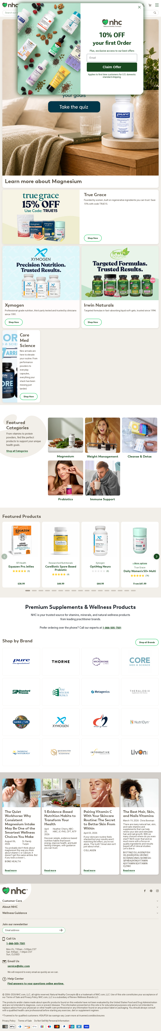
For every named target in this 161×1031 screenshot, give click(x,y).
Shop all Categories (17, 451)
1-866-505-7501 (112, 627)
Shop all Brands (147, 642)
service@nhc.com (19, 966)
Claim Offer (112, 67)
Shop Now (93, 238)
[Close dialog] (139, 7)
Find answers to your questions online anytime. (36, 983)
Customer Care (12, 901)
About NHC (10, 907)
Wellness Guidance (14, 913)
